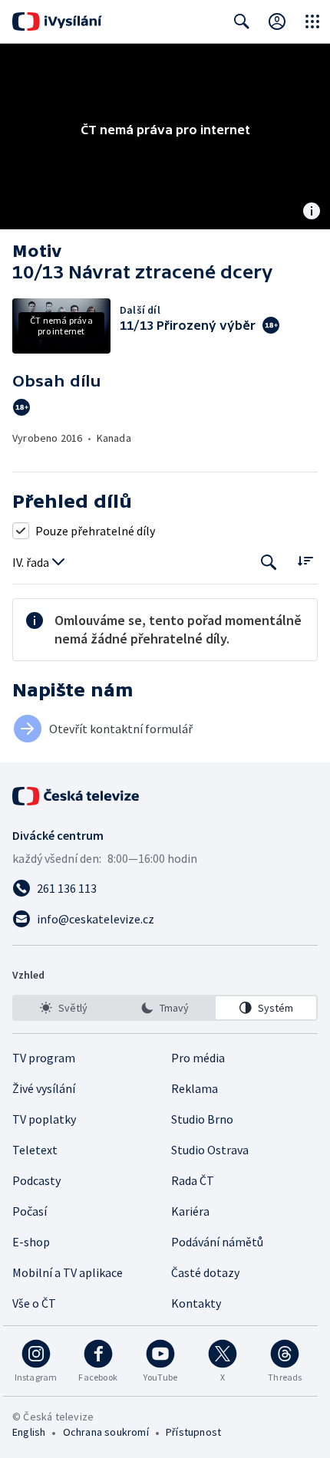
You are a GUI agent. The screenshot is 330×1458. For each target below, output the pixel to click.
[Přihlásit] (277, 21)
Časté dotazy (205, 1272)
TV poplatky (44, 1119)
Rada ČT (192, 1180)
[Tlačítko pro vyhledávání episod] (269, 562)
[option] (64, 1007)
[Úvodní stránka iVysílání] (57, 21)
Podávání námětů (217, 1241)
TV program (43, 1057)
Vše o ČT (34, 1303)
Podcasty (36, 1180)
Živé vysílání (43, 1088)
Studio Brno (202, 1119)
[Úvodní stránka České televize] (76, 796)
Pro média (198, 1057)
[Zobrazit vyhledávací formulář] (241, 21)
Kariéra (190, 1211)
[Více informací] (311, 212)
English (28, 1432)
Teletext (35, 1149)
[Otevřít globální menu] (312, 21)
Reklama (194, 1088)
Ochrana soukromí (106, 1432)
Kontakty (196, 1303)
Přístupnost (193, 1432)
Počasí (29, 1211)
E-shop (31, 1241)
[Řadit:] (305, 561)
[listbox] (165, 1008)
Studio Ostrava (210, 1149)
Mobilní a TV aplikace (67, 1272)
